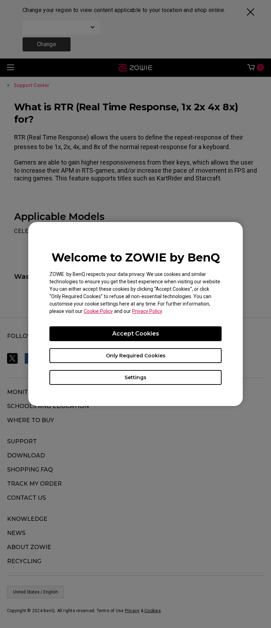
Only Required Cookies (135, 355)
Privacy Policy (147, 311)
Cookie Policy (98, 311)
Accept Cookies (135, 333)
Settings (135, 377)
